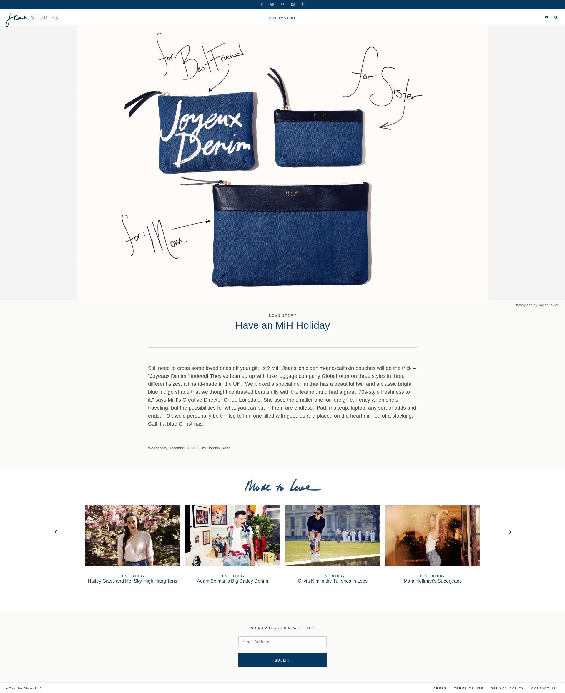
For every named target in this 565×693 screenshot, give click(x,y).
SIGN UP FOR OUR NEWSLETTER (282, 628)
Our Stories (282, 18)
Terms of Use (468, 688)
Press (440, 688)
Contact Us (543, 688)
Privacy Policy (507, 688)
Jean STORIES (32, 19)
